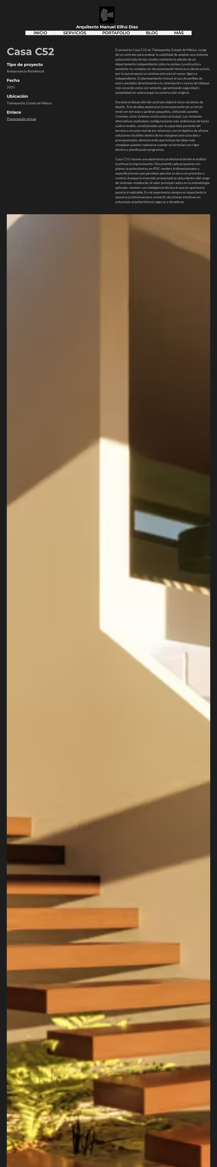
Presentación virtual (21, 119)
